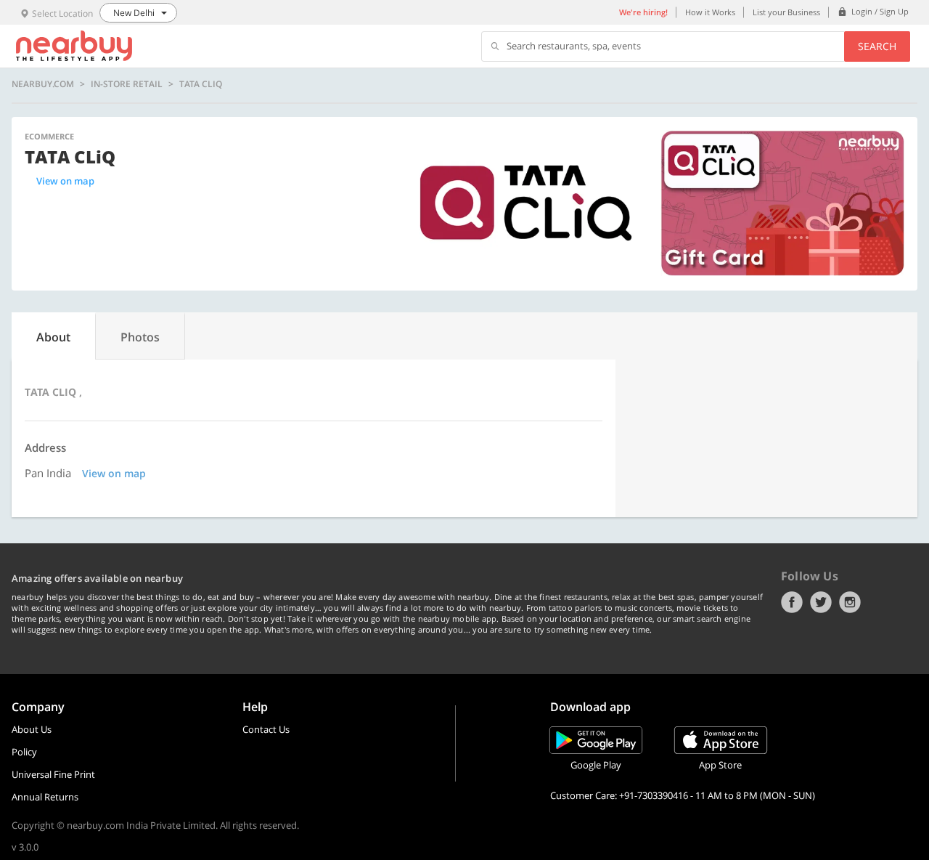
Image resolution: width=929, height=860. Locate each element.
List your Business (786, 12)
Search (877, 46)
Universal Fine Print (53, 774)
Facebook (792, 602)
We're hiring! (643, 12)
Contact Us (266, 729)
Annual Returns (45, 796)
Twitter (821, 602)
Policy (24, 751)
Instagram (850, 602)
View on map (65, 180)
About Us (32, 729)
